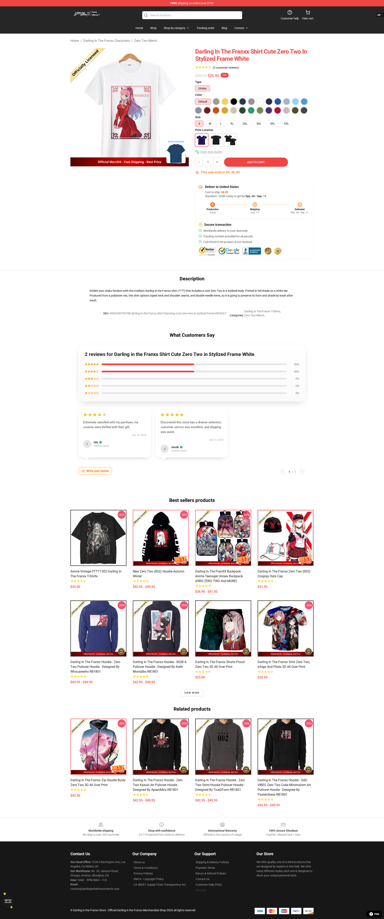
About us (139, 862)
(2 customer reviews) (226, 67)
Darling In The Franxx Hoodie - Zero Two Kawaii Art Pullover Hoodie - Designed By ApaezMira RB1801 (158, 785)
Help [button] (376, 914)
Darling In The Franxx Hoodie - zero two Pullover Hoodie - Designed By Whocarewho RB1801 (95, 666)
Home (74, 41)
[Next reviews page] (302, 471)
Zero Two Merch (145, 41)
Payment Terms (205, 867)
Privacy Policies (143, 873)
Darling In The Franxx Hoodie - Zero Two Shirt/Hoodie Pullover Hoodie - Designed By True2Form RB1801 (220, 785)
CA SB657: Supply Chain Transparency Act (160, 884)
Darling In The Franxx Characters (106, 41)
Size (198, 117)
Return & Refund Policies (211, 873)
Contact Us (202, 879)
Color (198, 94)
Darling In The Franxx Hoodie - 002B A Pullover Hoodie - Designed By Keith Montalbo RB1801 (159, 666)
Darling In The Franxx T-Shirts (262, 311)
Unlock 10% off (8, 901)
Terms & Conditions (146, 867)
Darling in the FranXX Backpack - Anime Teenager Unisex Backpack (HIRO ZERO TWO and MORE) (219, 576)
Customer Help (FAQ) (209, 884)
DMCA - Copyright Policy (149, 879)
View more (192, 692)
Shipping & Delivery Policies (212, 862)
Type (198, 82)
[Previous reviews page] (282, 471)
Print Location (204, 130)
